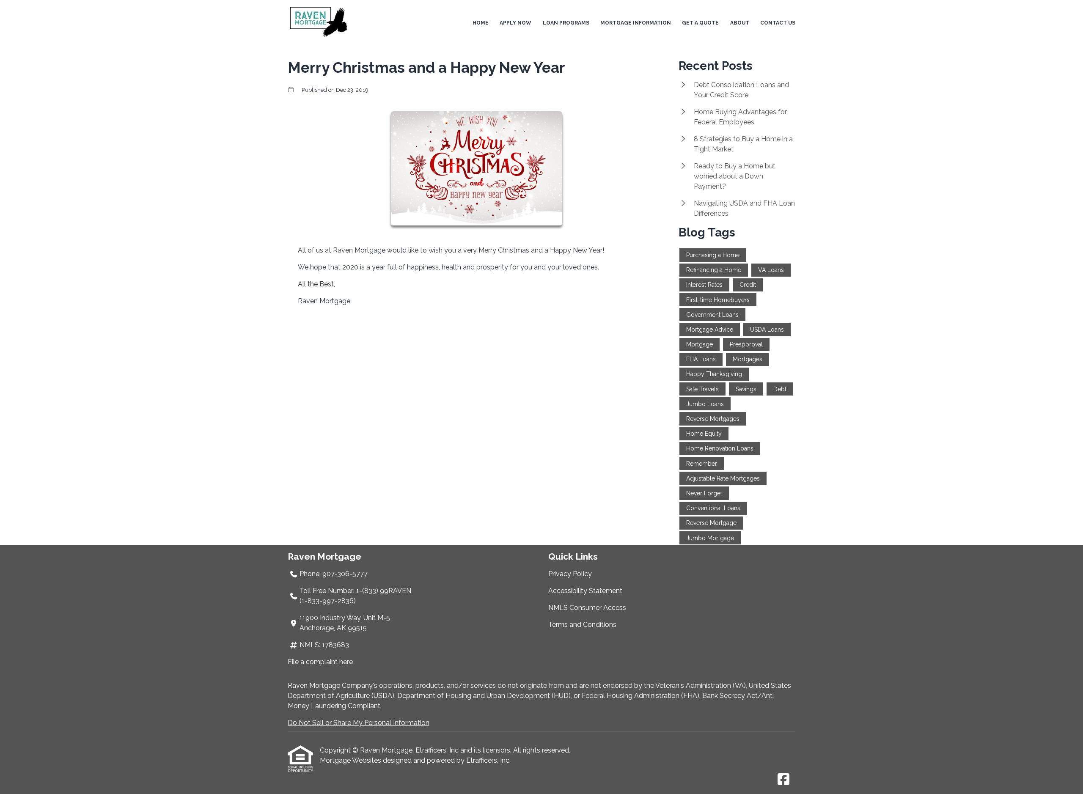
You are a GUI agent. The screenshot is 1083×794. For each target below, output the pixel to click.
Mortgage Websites (351, 760)
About (739, 23)
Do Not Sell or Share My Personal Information (358, 723)
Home (481, 23)
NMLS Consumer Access (587, 608)
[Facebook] (783, 779)
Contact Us (777, 23)
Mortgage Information (635, 23)
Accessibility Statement (585, 591)
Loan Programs (566, 23)
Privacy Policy (570, 574)
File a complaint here (320, 662)
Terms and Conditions (582, 625)
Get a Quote (700, 23)
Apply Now (515, 23)
